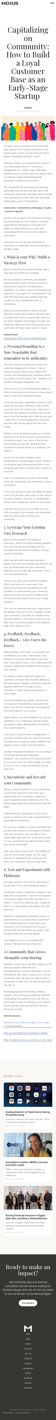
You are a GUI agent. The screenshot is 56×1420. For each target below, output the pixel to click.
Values (28, 1344)
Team (28, 1334)
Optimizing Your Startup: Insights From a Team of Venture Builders (27, 1024)
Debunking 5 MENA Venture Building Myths (25, 338)
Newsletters (28, 1368)
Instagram (28, 1388)
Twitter (28, 1373)
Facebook (28, 1378)
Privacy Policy (8, 1413)
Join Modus (28, 1303)
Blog (28, 1339)
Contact (28, 1363)
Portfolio (28, 1349)
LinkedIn (28, 1383)
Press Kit (28, 1358)
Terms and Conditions (23, 1413)
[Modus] (10, 3)
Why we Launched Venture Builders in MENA (26, 1033)
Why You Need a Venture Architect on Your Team (28, 1039)
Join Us (28, 1353)
